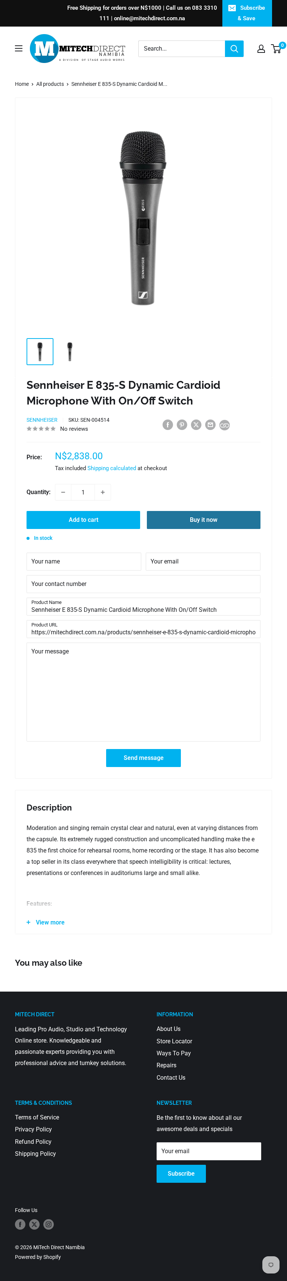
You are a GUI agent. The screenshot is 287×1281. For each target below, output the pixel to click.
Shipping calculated (111, 468)
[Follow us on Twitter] (34, 1224)
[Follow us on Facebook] (20, 1224)
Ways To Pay (174, 1053)
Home (22, 84)
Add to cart (83, 519)
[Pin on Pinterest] (182, 424)
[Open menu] (18, 48)
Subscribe (181, 1173)
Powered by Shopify (38, 1257)
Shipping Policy (35, 1153)
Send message (144, 757)
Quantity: (38, 492)
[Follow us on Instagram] (48, 1224)
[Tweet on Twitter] (196, 424)
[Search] (234, 48)
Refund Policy (33, 1141)
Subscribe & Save (251, 13)
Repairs (166, 1065)
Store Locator (174, 1041)
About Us (168, 1028)
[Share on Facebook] (168, 424)
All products (50, 84)
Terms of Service (37, 1117)
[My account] (261, 49)
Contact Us (171, 1077)
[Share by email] (210, 424)
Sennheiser (42, 420)
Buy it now (203, 519)
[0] (276, 48)
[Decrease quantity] (63, 492)
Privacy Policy (33, 1129)
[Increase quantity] (103, 492)
